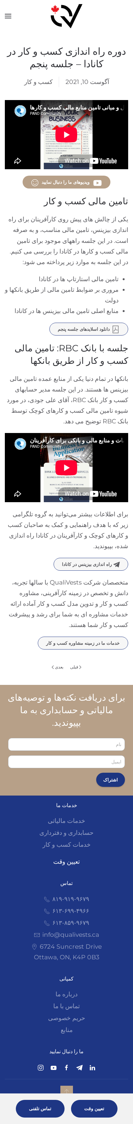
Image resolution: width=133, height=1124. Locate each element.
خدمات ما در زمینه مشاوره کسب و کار (83, 643)
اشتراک (110, 780)
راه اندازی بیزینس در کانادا (87, 564)
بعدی (59, 666)
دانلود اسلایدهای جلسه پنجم (84, 329)
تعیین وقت (66, 861)
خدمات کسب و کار (67, 844)
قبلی (74, 666)
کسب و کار (38, 82)
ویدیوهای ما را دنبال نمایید (65, 182)
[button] (8, 16)
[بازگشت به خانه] (66, 16)
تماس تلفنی (40, 1108)
